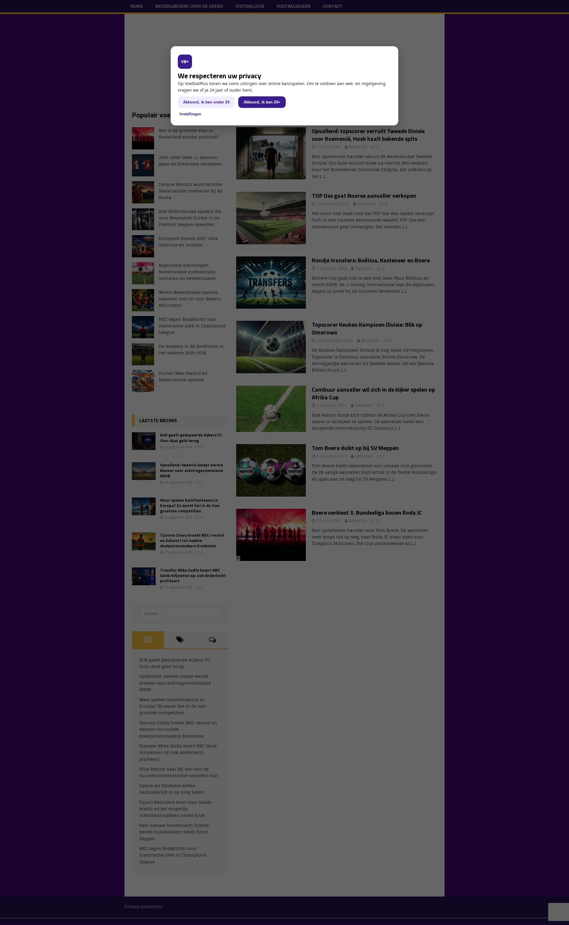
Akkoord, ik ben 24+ (262, 102)
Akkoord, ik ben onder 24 (206, 102)
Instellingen (190, 114)
